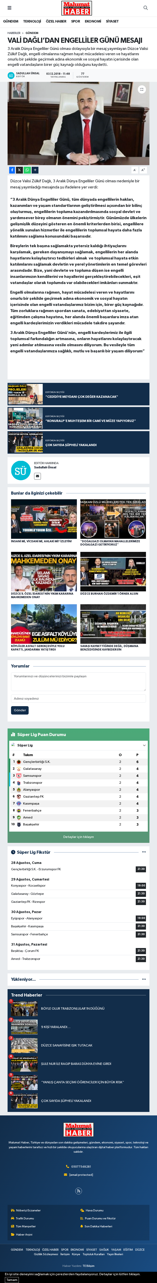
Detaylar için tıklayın (78, 837)
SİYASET (112, 21)
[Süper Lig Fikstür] (144, 852)
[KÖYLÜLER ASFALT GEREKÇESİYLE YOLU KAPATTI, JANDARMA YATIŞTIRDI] (44, 624)
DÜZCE (140, 1249)
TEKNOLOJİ (32, 21)
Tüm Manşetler (26, 1226)
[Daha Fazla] (35, 170)
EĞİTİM (128, 1249)
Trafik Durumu (25, 1218)
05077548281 (81, 1166)
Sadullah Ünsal (45, 467)
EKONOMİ (93, 21)
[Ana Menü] (9, 8)
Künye (76, 1254)
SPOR (75, 21)
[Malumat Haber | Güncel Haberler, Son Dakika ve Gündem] (76, 8)
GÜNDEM (10, 21)
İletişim (65, 1254)
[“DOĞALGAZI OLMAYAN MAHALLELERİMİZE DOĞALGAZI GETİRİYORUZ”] (113, 519)
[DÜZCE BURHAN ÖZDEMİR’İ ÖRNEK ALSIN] (113, 571)
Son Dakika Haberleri (98, 1226)
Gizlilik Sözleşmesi (46, 1254)
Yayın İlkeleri (115, 1254)
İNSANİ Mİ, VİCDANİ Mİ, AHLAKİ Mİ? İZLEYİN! (41, 541)
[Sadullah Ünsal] (21, 470)
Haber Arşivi (24, 1234)
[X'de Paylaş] (19, 170)
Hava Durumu (94, 1210)
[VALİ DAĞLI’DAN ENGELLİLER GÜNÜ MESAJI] (79, 123)
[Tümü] (144, 979)
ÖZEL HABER (56, 21)
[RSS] (78, 1191)
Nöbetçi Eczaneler (28, 1210)
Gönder (20, 710)
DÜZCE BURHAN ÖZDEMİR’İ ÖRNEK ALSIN (109, 593)
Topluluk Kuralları (94, 1254)
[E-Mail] (37, 476)
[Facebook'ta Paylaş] (12, 170)
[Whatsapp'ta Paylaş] (27, 170)
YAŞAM (116, 1249)
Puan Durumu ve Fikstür (100, 1218)
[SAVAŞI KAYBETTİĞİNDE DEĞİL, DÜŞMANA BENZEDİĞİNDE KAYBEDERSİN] (113, 624)
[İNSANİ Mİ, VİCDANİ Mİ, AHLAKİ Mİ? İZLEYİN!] (44, 519)
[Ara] (145, 8)
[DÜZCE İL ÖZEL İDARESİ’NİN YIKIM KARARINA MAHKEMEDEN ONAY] (44, 571)
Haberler (14, 33)
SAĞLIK (104, 1249)
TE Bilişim (88, 1265)
